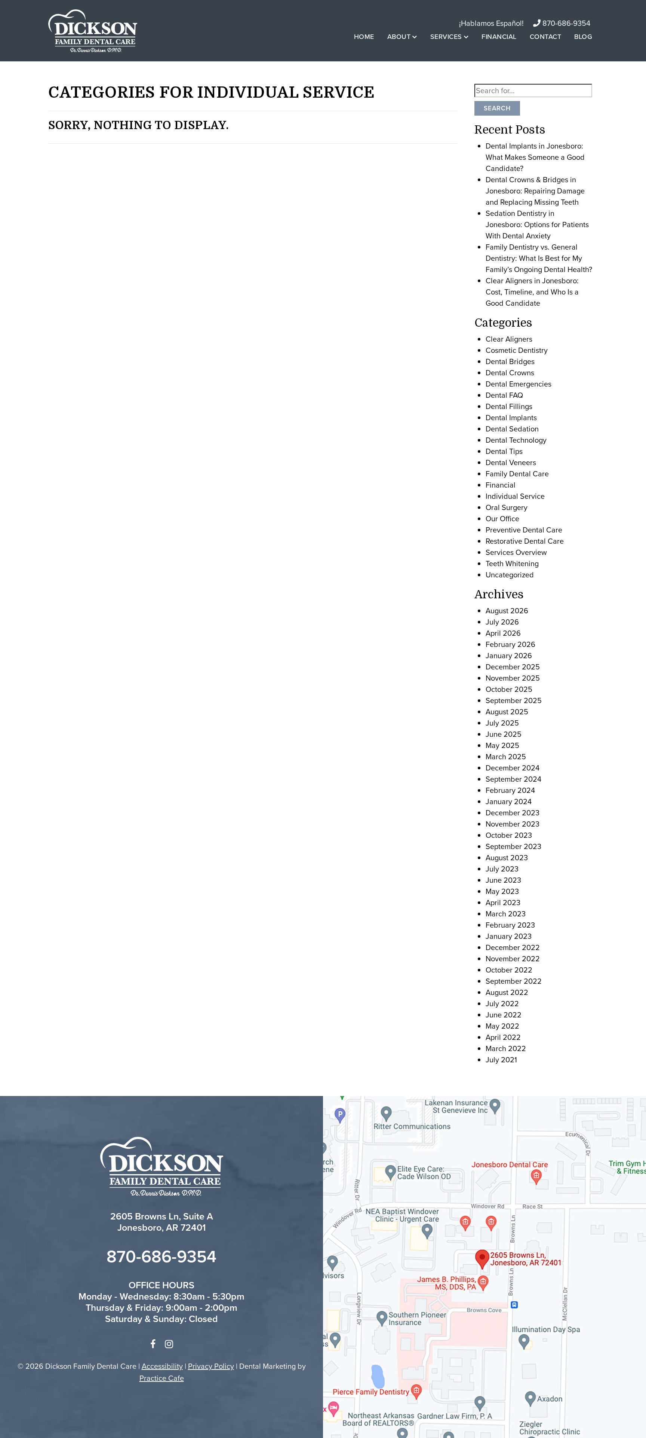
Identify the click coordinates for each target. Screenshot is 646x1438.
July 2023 (502, 868)
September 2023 (513, 846)
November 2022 (513, 958)
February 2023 (510, 924)
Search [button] (497, 108)
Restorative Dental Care (525, 540)
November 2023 (512, 823)
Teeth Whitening (512, 563)
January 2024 (509, 801)
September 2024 (513, 778)
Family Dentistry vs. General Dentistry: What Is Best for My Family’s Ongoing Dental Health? (539, 258)
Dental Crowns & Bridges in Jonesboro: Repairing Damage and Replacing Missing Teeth (535, 190)
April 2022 (503, 1037)
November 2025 (513, 677)
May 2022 (502, 1025)
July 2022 (502, 1003)
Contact (546, 36)
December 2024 (512, 767)
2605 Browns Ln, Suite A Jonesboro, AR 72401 (161, 1221)
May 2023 (502, 891)
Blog (583, 36)
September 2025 (514, 700)
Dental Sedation (512, 428)
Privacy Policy (211, 1366)
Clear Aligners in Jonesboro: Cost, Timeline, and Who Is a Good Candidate (532, 291)
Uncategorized (510, 574)
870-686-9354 (565, 23)
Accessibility (162, 1366)
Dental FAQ (504, 395)
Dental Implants (511, 417)
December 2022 (513, 947)
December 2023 (512, 812)
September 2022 (514, 981)
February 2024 (510, 790)
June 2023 (503, 879)
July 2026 (502, 621)
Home (364, 36)
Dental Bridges (510, 361)
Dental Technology (516, 439)
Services (446, 36)
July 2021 (501, 1059)
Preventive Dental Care (524, 529)
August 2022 (507, 992)
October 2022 (509, 969)
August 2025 (507, 711)
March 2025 (506, 756)
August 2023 (507, 857)
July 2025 (502, 722)
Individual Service (515, 496)
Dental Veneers (511, 462)
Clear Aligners (509, 338)
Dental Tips (504, 451)
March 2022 (506, 1048)
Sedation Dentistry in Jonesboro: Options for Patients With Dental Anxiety (537, 224)
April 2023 (503, 902)
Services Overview (516, 552)
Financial (499, 36)
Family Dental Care (517, 473)
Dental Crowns (510, 372)
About (399, 36)
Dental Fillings (509, 406)
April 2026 (503, 633)
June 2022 (504, 1014)
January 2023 (509, 936)
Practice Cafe (161, 1378)
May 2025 (502, 745)
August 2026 (507, 610)
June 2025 (504, 734)
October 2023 (509, 835)
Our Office (502, 518)
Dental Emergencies (518, 383)
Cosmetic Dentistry (517, 350)
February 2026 (510, 644)
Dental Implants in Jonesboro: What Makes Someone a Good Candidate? (535, 157)
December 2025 (513, 666)
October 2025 (509, 689)
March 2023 (506, 913)
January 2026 (509, 655)
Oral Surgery (506, 507)
